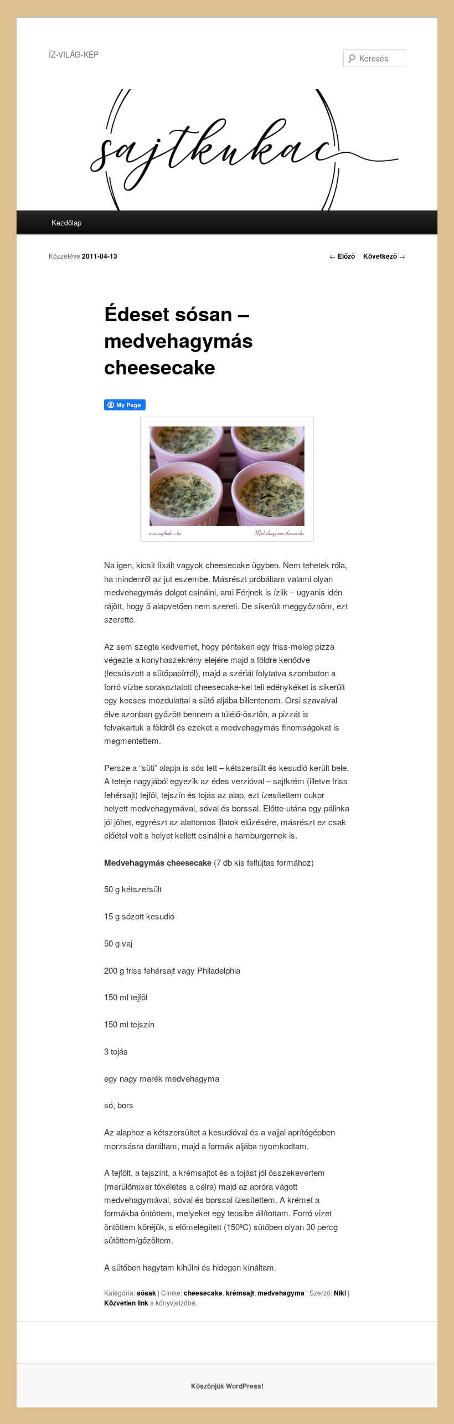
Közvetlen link (127, 1303)
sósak (146, 1293)
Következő (384, 256)
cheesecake (203, 1293)
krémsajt (240, 1293)
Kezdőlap (66, 222)
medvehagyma (281, 1293)
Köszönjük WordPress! (227, 1386)
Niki (340, 1293)
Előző (342, 256)
